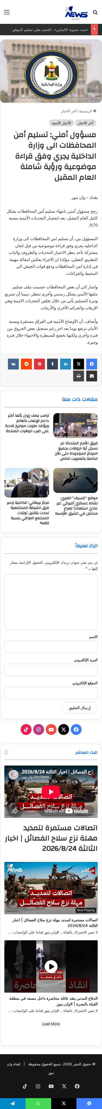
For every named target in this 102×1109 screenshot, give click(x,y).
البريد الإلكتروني (86, 660)
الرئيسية (86, 111)
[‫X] (78, 364)
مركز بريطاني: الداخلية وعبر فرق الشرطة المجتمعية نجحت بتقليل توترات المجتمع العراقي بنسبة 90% (28, 513)
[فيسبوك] (91, 364)
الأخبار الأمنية (61, 123)
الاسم (93, 637)
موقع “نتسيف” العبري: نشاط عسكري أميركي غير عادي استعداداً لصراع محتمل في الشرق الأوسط (76, 506)
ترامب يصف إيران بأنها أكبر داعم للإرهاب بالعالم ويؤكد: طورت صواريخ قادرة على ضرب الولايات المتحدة (27, 423)
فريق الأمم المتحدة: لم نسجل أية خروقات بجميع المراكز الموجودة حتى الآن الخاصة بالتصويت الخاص (76, 451)
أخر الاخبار (68, 111)
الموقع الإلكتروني (85, 683)
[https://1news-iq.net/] (76, 12)
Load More (51, 1024)
